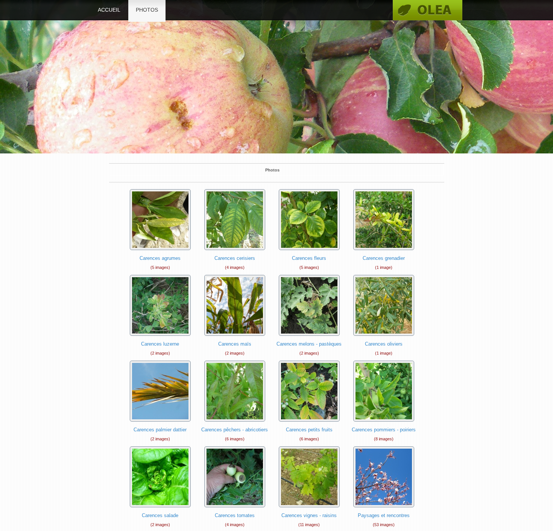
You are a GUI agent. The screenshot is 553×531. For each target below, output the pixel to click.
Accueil (109, 10)
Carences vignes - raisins (309, 515)
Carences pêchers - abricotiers (234, 429)
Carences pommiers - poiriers (384, 429)
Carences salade (160, 515)
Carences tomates (235, 515)
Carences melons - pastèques (309, 344)
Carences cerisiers (234, 258)
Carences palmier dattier (160, 429)
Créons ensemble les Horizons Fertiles (427, 10)
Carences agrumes (160, 258)
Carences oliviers (384, 344)
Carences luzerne (160, 344)
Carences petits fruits (309, 429)
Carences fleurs (309, 258)
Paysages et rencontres (384, 515)
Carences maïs (234, 344)
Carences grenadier (384, 258)
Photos (147, 10)
